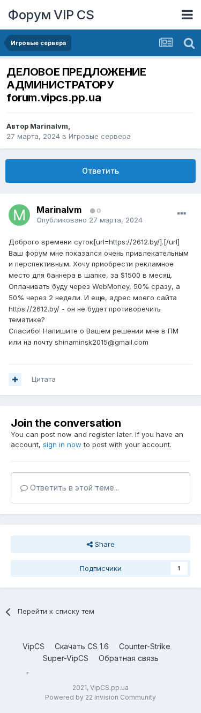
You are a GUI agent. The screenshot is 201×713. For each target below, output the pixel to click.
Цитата (44, 379)
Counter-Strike (144, 646)
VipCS (33, 646)
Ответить (100, 170)
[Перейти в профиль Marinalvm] (19, 215)
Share (104, 544)
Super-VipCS (65, 658)
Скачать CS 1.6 (82, 646)
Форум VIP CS (51, 15)
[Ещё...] (181, 213)
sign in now (62, 444)
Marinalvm (49, 126)
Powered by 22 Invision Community (100, 697)
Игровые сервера (100, 136)
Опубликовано (89, 220)
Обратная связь (129, 658)
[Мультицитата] (15, 379)
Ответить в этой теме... (73, 487)
